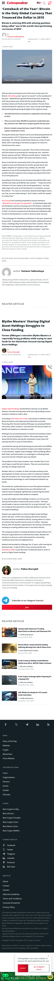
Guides (6, 790)
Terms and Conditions (12, 898)
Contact (6, 885)
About (5, 881)
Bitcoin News (7, 258)
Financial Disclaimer (11, 903)
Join (27, 607)
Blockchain (7, 754)
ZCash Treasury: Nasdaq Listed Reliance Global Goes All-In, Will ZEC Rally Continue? (34, 662)
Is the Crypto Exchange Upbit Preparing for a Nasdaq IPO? (34, 677)
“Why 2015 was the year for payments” (17, 203)
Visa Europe (6, 200)
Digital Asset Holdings (10, 409)
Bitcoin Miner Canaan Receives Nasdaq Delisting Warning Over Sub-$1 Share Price (34, 646)
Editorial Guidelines (11, 894)
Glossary (6, 794)
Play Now (50, 976)
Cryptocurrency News (39, 258)
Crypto (6, 749)
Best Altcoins (8, 813)
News (4, 261)
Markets (6, 745)
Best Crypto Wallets (11, 830)
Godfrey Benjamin (26, 635)
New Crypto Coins (10, 822)
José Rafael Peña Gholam (29, 650)
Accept (23, 968)
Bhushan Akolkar (26, 666)
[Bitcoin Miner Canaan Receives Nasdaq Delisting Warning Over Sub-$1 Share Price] (9, 649)
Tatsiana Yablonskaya (15, 36)
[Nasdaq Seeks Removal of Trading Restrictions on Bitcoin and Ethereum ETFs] (9, 633)
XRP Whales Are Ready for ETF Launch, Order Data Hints (32, 693)
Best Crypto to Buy (11, 809)
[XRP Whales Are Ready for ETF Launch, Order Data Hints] (9, 696)
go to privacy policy (39, 968)
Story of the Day (10, 741)
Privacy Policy (9, 907)
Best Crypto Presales (11, 817)
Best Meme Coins (10, 826)
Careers (6, 890)
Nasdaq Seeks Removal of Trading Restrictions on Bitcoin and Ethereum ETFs (34, 630)
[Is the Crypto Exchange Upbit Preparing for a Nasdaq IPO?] (9, 681)
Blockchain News (21, 258)
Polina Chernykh (13, 352)
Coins (5, 773)
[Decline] (48, 955)
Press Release (8, 758)
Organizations (9, 777)
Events (5, 786)
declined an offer (8, 550)
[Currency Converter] (49, 3)
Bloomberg (12, 96)
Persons (6, 781)
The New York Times (20, 418)
